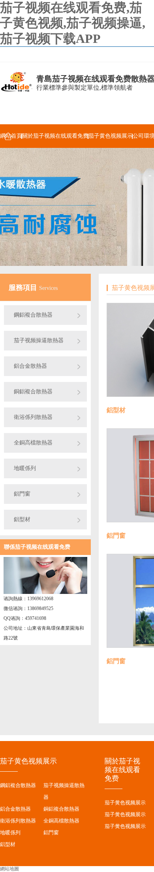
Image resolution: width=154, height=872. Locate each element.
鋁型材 (22, 519)
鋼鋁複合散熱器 (33, 315)
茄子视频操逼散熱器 (39, 340)
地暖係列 (25, 468)
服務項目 (24, 287)
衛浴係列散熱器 (33, 417)
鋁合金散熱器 (30, 366)
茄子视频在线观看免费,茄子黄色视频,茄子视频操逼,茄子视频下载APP (72, 23)
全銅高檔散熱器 (33, 443)
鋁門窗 (22, 494)
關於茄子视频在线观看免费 (55, 136)
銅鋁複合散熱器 (33, 392)
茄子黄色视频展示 (110, 136)
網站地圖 (9, 869)
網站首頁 (11, 136)
